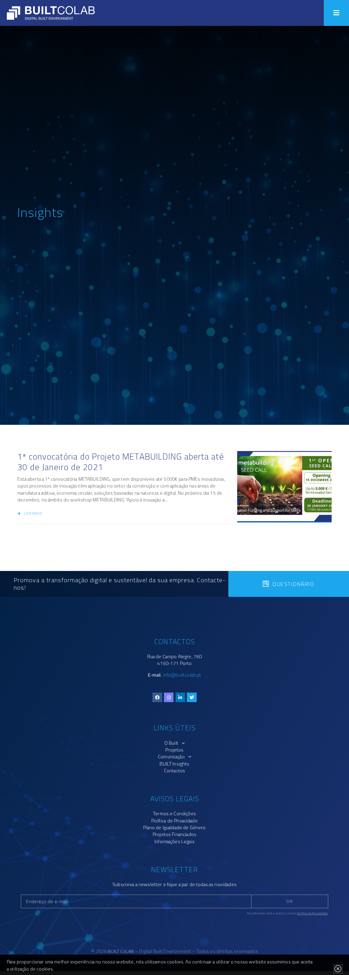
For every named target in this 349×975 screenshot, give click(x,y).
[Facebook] (157, 697)
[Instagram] (169, 697)
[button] (336, 13)
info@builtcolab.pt (182, 674)
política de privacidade (312, 913)
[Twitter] (192, 697)
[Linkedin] (180, 697)
